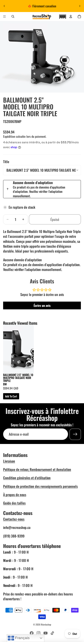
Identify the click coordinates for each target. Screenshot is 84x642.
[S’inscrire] (75, 434)
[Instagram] (38, 633)
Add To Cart (11, 396)
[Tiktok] (52, 633)
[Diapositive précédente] (4, 6)
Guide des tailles (14, 502)
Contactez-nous (13, 519)
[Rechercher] (13, 16)
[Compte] (70, 16)
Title (6, 161)
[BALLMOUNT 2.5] (18, 349)
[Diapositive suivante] (79, 6)
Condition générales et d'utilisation (27, 477)
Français (22, 638)
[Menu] (4, 16)
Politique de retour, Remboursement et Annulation (37, 469)
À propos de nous (14, 494)
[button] (62, 16)
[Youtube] (45, 633)
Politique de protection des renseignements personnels (40, 486)
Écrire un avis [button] (42, 305)
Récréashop (46, 624)
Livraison (9, 461)
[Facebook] (31, 633)
